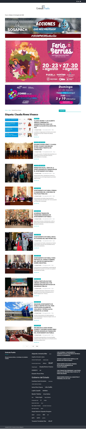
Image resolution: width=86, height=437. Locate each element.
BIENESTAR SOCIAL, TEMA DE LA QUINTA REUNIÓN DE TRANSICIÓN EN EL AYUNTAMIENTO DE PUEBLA (45, 169)
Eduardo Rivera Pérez (38, 373)
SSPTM (43, 418)
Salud (42, 403)
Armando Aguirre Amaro (36, 363)
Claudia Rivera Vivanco (46, 367)
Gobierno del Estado (40, 377)
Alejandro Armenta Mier (39, 354)
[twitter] (78, 1)
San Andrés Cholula (36, 405)
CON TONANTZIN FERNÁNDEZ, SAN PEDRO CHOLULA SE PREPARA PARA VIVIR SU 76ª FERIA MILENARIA (69, 372)
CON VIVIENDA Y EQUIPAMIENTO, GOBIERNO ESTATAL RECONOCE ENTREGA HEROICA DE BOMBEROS (68, 354)
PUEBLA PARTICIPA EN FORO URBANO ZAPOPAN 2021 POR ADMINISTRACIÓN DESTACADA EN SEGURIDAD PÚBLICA (44, 283)
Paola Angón (39, 397)
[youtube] (80, 1)
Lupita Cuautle (36, 390)
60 (33, 346)
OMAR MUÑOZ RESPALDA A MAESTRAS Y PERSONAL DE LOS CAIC (68, 377)
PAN (32, 397)
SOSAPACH (39, 414)
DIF (40, 370)
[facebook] (77, 1)
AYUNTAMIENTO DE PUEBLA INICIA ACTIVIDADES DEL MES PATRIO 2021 (45, 237)
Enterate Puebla (38, 129)
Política (36, 142)
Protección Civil (35, 400)
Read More (36, 137)
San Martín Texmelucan (47, 405)
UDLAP (50, 421)
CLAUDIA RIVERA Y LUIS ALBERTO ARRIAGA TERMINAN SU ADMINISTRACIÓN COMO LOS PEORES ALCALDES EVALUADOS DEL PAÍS (45, 124)
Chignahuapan (34, 367)
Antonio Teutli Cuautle (36, 359)
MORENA (45, 390)
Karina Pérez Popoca (37, 387)
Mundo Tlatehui (36, 394)
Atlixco (44, 363)
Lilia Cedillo (48, 387)
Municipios (37, 118)
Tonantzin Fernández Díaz (39, 421)
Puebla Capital (42, 142)
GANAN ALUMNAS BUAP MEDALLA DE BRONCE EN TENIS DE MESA (67, 359)
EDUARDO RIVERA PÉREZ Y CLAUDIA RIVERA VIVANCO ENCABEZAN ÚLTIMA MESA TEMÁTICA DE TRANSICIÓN (45, 147)
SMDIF (33, 414)
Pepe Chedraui (48, 397)
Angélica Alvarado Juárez (38, 357)
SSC (44, 415)
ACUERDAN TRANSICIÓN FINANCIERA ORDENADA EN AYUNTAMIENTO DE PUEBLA (42, 214)
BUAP (51, 363)
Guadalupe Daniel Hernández (39, 381)
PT (41, 400)
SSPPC (38, 418)
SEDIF (42, 408)
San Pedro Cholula (35, 408)
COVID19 (34, 370)
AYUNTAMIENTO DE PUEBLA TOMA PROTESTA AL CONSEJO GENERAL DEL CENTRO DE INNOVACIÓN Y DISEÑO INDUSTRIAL (44, 260)
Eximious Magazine (19, 427)
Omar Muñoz (46, 394)
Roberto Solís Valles (35, 403)
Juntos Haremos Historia (36, 384)
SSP (48, 414)
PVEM (45, 400)
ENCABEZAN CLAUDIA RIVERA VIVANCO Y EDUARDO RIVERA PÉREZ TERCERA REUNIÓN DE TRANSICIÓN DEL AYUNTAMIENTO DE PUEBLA (45, 330)
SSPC (33, 418)
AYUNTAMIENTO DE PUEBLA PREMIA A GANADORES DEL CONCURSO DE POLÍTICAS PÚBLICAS (45, 192)
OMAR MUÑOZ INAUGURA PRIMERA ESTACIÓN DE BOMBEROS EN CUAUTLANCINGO (67, 365)
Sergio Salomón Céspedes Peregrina (41, 411)
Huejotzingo (50, 381)
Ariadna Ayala (45, 359)
